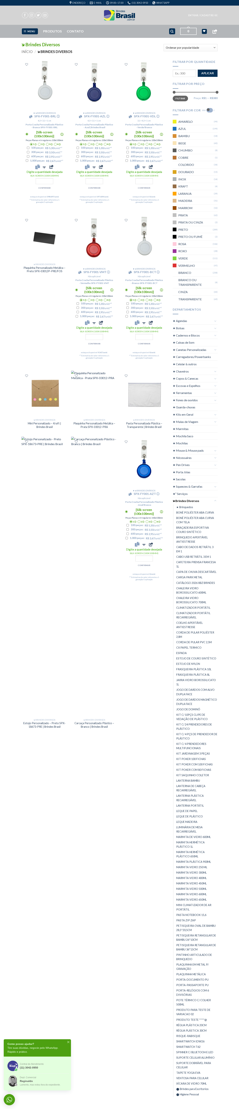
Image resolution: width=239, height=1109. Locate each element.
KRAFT (183, 186)
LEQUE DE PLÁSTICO (189, 816)
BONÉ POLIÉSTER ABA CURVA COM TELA (195, 520)
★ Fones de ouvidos (185, 400)
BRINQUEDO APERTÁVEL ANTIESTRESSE (192, 539)
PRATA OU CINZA (190, 222)
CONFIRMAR (44, 188)
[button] (203, 15)
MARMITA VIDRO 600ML (191, 894)
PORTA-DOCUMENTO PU (192, 979)
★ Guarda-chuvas (184, 407)
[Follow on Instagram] (32, 15)
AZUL (182, 128)
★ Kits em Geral (183, 414)
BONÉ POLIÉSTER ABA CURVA (195, 512)
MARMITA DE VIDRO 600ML (193, 837)
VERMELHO (186, 265)
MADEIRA (185, 200)
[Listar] (26, 64)
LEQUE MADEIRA (186, 821)
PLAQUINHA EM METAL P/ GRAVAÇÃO (192, 966)
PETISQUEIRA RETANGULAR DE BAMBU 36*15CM (196, 947)
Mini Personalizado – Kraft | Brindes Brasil (44, 425)
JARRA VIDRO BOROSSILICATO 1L (196, 682)
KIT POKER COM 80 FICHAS (193, 769)
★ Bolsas (178, 328)
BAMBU (184, 136)
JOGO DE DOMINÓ (188, 709)
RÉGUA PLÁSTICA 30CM (191, 1030)
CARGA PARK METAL (189, 577)
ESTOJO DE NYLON (188, 663)
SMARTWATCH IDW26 (190, 1041)
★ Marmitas (181, 429)
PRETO (183, 229)
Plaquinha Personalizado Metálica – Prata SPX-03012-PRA (94, 425)
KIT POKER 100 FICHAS (191, 759)
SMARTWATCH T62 (188, 1046)
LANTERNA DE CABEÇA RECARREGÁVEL (190, 788)
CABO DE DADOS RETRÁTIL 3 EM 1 (194, 549)
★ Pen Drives (181, 465)
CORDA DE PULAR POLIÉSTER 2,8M (195, 634)
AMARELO (185, 121)
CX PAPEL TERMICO (188, 647)
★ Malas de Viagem (185, 421)
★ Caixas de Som (183, 342)
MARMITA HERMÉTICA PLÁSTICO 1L (190, 844)
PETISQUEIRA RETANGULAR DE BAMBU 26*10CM (196, 937)
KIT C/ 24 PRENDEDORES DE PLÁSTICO (194, 726)
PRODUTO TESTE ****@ (191, 1019)
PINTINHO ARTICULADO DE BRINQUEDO (194, 957)
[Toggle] (215, 321)
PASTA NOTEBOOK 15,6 (191, 914)
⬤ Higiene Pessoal (187, 1094)
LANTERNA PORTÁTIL (190, 805)
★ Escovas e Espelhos (186, 385)
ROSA (182, 244)
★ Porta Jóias (181, 472)
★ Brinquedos (184, 507)
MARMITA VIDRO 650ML (191, 899)
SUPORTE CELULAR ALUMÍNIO (195, 1057)
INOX (182, 179)
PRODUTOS (52, 31)
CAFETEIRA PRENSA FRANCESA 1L (196, 564)
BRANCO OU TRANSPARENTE (190, 282)
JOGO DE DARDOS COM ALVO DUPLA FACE (195, 692)
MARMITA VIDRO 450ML (191, 883)
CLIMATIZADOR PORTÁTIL (193, 607)
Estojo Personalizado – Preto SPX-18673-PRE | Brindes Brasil (44, 725)
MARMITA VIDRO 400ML (191, 878)
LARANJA (185, 193)
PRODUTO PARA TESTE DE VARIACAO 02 (193, 1012)
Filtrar (180, 98)
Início (27, 52)
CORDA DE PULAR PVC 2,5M (194, 642)
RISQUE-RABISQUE (188, 1036)
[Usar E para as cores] (210, 110)
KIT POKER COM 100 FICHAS (194, 764)
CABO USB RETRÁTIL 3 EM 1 (193, 556)
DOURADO (186, 172)
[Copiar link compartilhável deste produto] (51, 167)
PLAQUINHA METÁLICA (191, 974)
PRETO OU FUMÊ (190, 236)
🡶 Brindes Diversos (186, 501)
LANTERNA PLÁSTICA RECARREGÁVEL (190, 798)
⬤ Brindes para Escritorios (192, 1089)
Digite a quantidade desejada (45, 173)
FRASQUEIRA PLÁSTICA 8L (193, 674)
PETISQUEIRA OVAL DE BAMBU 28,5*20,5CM (196, 928)
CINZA (183, 292)
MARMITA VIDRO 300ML (191, 872)
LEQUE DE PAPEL (187, 811)
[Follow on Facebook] (25, 15)
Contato (75, 31)
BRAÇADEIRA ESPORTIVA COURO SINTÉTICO (192, 530)
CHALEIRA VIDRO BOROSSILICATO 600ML (191, 590)
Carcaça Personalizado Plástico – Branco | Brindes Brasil (94, 725)
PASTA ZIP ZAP (186, 920)
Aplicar (207, 73)
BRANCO (184, 272)
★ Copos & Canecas (185, 378)
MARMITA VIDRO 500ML (191, 888)
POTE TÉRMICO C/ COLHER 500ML (193, 1002)
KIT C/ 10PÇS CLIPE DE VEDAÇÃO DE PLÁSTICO (192, 717)
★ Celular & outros (185, 364)
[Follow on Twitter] (38, 15)
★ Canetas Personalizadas (189, 349)
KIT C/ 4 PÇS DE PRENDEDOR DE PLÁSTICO (196, 736)
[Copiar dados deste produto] (37, 167)
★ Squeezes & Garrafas (187, 486)
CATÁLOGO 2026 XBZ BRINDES (195, 582)
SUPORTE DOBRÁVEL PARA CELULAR (193, 1065)
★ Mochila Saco (183, 436)
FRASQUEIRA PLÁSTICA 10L (193, 669)
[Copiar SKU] (31, 116)
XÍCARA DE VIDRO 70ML (191, 1083)
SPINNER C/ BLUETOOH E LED (194, 1052)
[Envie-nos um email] (45, 15)
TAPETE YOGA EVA (188, 1072)
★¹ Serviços (180, 493)
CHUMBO (185, 150)
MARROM (185, 208)
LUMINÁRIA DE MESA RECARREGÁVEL (189, 829)
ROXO (182, 251)
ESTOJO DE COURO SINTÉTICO (196, 658)
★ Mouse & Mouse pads (188, 450)
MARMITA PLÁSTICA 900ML (193, 861)
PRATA (183, 215)
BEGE (182, 143)
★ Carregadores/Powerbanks (192, 357)
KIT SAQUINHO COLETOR (192, 775)
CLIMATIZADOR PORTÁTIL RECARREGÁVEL (193, 615)
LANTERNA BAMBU (188, 780)
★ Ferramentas (182, 393)
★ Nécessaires (182, 457)
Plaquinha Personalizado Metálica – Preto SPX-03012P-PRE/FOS (44, 269)
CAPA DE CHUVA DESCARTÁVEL (196, 571)
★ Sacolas (179, 479)
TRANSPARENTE (190, 299)
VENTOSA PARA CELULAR (192, 1078)
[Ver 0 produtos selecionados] (204, 31)
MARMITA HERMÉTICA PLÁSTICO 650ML (190, 854)
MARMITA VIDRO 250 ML (191, 867)
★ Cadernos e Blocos (186, 335)
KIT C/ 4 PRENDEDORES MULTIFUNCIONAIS (191, 746)
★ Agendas (180, 321)
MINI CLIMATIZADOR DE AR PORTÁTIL (193, 907)
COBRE (183, 157)
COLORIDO (186, 164)
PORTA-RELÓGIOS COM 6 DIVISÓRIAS (192, 992)
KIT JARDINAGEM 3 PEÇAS (193, 753)
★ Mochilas (180, 443)
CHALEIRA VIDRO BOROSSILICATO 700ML (191, 600)
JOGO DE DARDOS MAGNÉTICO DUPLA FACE (196, 702)
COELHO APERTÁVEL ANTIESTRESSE (189, 625)
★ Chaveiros (181, 371)
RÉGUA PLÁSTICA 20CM (191, 1025)
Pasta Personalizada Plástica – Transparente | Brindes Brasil (144, 425)
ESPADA (181, 653)
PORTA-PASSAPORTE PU (192, 985)
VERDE (183, 258)
